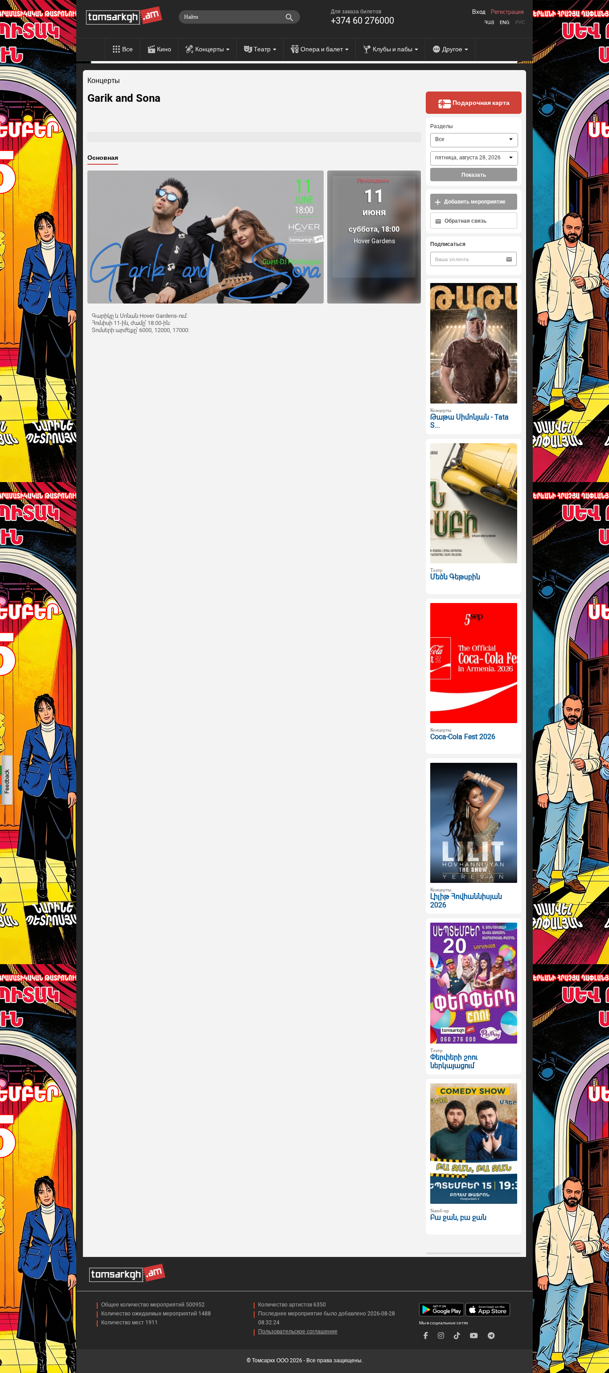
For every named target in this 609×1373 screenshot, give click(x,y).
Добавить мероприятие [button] (474, 202)
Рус (520, 22)
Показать (473, 175)
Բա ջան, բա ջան (458, 1217)
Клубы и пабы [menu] (393, 49)
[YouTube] (474, 1335)
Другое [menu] (453, 49)
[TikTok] (457, 1335)
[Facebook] (426, 1335)
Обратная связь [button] (464, 221)
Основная (102, 157)
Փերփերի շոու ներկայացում (453, 1061)
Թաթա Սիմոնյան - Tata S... (469, 421)
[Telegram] (491, 1335)
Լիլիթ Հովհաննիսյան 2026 (466, 900)
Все (127, 49)
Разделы (441, 126)
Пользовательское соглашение (297, 1331)
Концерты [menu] (210, 49)
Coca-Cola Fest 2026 (462, 736)
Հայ (489, 22)
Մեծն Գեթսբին (455, 577)
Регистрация (507, 12)
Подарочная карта (480, 102)
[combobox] (474, 140)
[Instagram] (441, 1335)
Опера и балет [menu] (322, 49)
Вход (479, 12)
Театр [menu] (263, 49)
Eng (505, 22)
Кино (164, 49)
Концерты (103, 81)
